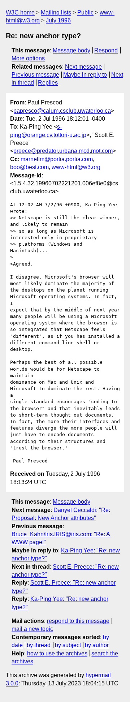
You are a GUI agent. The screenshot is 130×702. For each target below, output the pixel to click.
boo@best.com (29, 167)
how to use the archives (57, 653)
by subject (68, 645)
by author (97, 645)
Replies (48, 82)
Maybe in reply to (85, 75)
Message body (71, 50)
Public (85, 12)
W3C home (20, 12)
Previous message (35, 75)
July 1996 (58, 20)
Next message (83, 67)
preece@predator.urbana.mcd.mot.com (63, 151)
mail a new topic (32, 629)
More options (28, 58)
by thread (39, 645)
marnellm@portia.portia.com (57, 159)
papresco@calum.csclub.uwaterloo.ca (62, 111)
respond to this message (78, 621)
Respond (106, 50)
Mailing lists (56, 12)
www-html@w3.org (76, 167)
